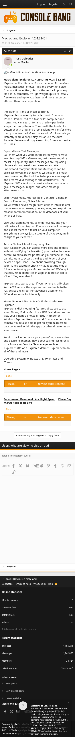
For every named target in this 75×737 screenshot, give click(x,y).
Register (32, 383)
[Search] (70, 4)
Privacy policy (39, 583)
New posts (11, 683)
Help (50, 583)
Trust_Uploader (13, 43)
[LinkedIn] (34, 466)
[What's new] (63, 4)
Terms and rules (22, 583)
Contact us (7, 583)
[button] (5, 4)
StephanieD (67, 668)
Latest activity (13, 698)
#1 (70, 51)
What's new (9, 677)
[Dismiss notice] (68, 703)
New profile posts (14, 690)
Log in (20, 383)
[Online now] (10, 64)
